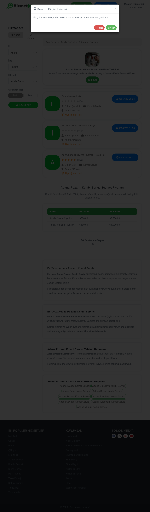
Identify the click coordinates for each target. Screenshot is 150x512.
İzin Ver (111, 27)
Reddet (99, 27)
